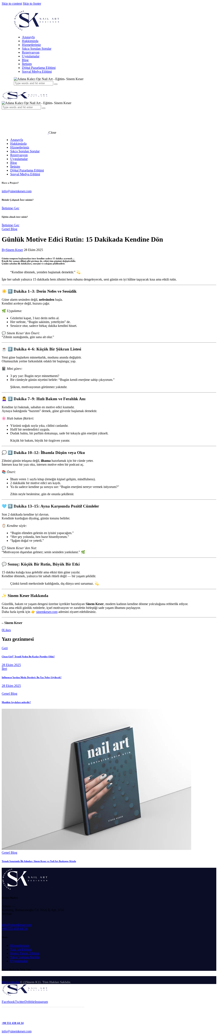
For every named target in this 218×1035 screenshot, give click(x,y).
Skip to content (12, 3)
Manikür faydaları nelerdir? (16, 702)
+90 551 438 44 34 (14, 928)
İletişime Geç (10, 208)
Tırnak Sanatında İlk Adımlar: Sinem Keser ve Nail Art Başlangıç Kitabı (39, 861)
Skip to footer (32, 3)
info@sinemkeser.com (17, 191)
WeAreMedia (10, 982)
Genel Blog (9, 229)
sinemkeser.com (46, 612)
